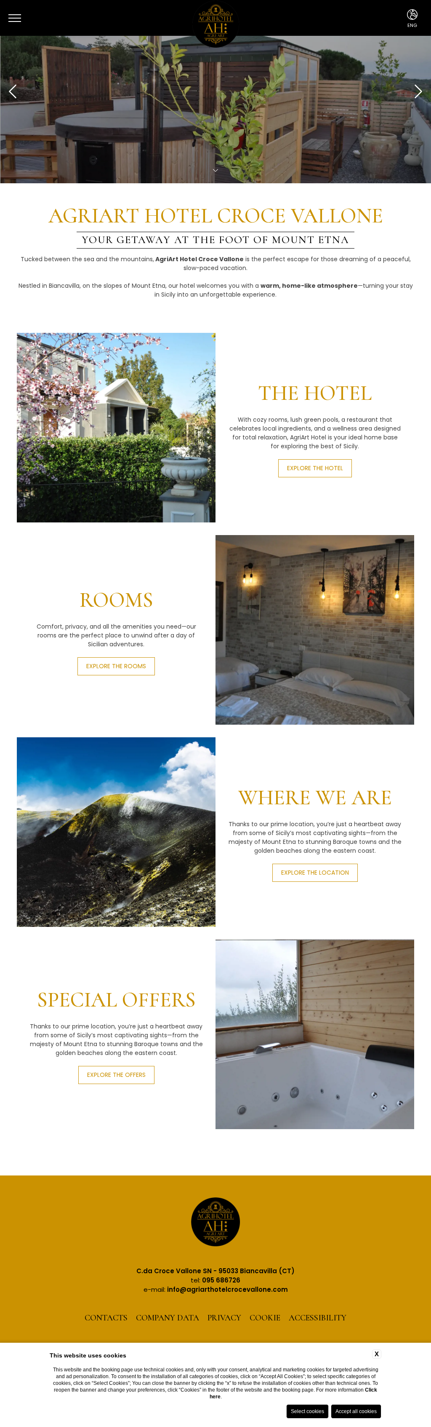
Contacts (106, 1318)
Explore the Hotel (315, 468)
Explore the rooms (116, 666)
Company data (167, 1318)
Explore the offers (116, 1075)
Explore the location (315, 872)
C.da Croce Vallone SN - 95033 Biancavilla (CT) (215, 1270)
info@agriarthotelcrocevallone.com (227, 1289)
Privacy (224, 1318)
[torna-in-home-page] (215, 1223)
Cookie (265, 1318)
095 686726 (221, 1280)
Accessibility (317, 1318)
